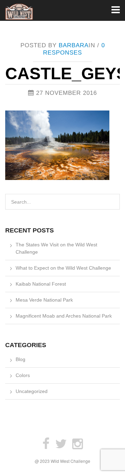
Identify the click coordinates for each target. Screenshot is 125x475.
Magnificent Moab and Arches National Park (64, 316)
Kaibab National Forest (41, 284)
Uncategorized (32, 391)
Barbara (74, 45)
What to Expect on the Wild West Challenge (63, 268)
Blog (20, 359)
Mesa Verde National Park (44, 300)
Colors (23, 375)
